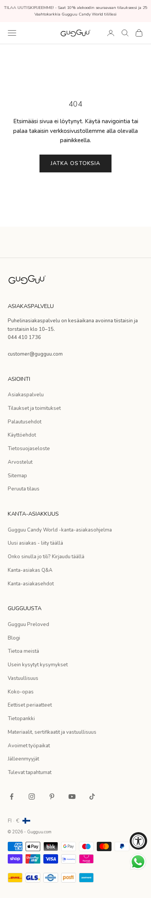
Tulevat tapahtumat (29, 772)
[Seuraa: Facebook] (11, 796)
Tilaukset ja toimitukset (34, 408)
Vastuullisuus (23, 678)
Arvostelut (20, 462)
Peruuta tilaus (23, 488)
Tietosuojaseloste (29, 448)
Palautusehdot (24, 421)
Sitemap (17, 475)
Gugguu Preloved (28, 624)
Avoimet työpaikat (29, 745)
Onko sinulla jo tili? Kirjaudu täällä (46, 556)
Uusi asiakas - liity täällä (35, 543)
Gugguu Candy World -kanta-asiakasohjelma (60, 529)
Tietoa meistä (23, 651)
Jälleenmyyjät (23, 758)
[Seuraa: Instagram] (32, 796)
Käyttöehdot (22, 435)
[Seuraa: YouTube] (72, 796)
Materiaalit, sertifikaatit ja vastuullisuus (52, 732)
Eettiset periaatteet (30, 705)
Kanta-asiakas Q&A (30, 570)
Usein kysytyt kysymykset (38, 664)
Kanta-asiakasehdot (31, 583)
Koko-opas (21, 691)
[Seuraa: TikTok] (92, 796)
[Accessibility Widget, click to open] (138, 841)
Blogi (14, 638)
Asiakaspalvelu (26, 394)
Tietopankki (21, 718)
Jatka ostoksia (76, 163)
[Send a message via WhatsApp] (138, 862)
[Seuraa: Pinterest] (52, 796)
